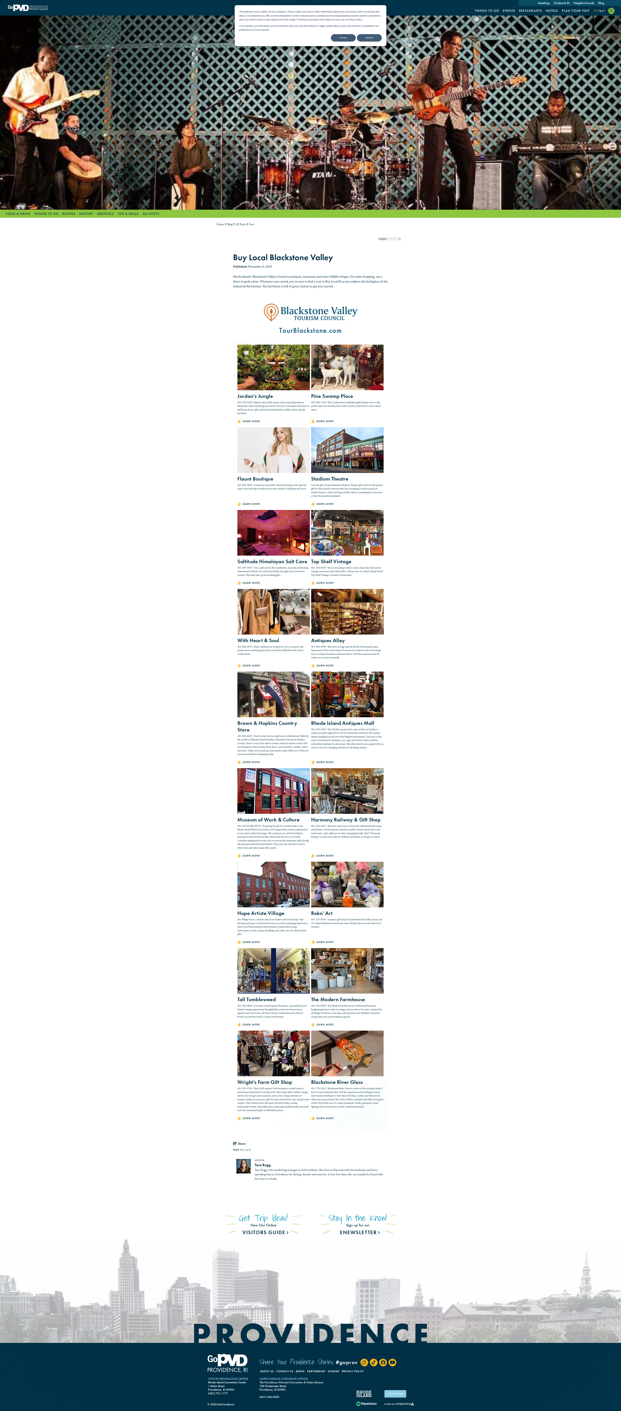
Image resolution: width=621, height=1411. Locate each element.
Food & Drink (18, 214)
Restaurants (530, 11)
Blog (601, 3)
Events (509, 11)
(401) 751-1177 (218, 1393)
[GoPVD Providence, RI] (227, 1363)
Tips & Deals (128, 214)
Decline (369, 37)
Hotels (552, 11)
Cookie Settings (395, 1393)
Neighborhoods (583, 3)
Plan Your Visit (576, 11)
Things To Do (487, 11)
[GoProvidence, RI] (27, 7)
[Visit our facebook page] (383, 1362)
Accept (343, 37)
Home (221, 224)
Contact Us (284, 1371)
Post (252, 224)
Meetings (544, 3)
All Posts (151, 214)
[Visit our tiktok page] (374, 1362)
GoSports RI (562, 3)
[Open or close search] (611, 10)
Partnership (316, 1371)
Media (300, 1371)
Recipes (68, 214)
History (86, 214)
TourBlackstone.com (310, 330)
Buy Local (245, 1149)
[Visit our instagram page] (364, 1362)
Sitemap (333, 1371)
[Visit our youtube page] (392, 1362)
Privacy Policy (353, 1371)
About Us (267, 1371)
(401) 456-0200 (269, 1397)
